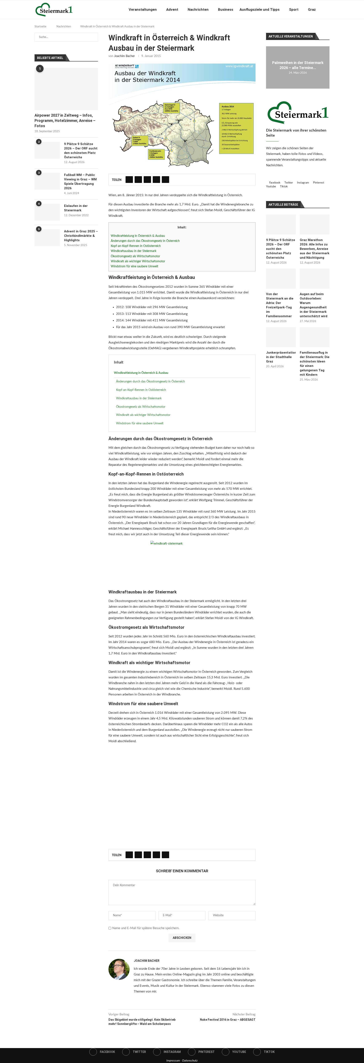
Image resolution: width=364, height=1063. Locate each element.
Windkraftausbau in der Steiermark (133, 251)
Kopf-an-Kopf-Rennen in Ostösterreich (136, 246)
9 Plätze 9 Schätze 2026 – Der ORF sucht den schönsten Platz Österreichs (280, 249)
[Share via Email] (165, 179)
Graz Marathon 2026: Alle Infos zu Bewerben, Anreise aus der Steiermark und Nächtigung (314, 249)
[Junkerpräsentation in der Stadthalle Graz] (281, 337)
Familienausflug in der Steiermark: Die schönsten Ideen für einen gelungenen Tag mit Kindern (314, 364)
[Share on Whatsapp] (156, 179)
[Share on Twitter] (138, 179)
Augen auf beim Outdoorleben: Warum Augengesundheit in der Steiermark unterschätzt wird (313, 305)
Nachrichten (198, 9)
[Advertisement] (182, 799)
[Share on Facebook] (129, 179)
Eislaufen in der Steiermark (76, 208)
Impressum (173, 1060)
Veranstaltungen (143, 9)
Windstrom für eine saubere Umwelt (134, 266)
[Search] (327, 9)
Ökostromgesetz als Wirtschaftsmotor (135, 256)
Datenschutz (190, 1060)
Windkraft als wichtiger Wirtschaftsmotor (138, 261)
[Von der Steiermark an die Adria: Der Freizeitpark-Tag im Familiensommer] (281, 278)
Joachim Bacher (124, 56)
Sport (293, 9)
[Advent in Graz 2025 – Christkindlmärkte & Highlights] (47, 237)
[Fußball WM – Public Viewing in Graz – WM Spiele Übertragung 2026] (47, 181)
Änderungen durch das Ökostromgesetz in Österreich (145, 241)
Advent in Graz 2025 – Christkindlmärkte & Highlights (81, 235)
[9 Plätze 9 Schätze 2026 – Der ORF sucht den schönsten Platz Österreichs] (281, 224)
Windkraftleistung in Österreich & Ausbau (138, 235)
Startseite (40, 26)
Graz (312, 9)
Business (225, 9)
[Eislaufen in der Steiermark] (47, 212)
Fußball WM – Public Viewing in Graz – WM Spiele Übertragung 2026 (80, 181)
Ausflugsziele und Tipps (260, 9)
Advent (172, 9)
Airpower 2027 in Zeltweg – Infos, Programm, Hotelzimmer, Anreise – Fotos (65, 120)
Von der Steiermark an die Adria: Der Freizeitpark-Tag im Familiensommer (279, 305)
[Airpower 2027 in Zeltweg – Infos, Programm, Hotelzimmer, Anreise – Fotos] (66, 89)
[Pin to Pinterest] (147, 179)
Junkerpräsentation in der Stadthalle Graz (281, 357)
